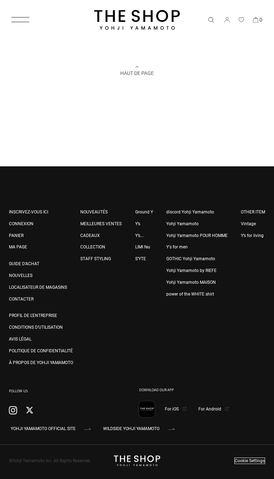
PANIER (16, 235)
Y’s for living (252, 235)
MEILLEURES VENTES (101, 223)
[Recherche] (211, 19)
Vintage (248, 223)
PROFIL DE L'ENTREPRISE (33, 315)
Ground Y (144, 212)
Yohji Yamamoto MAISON (191, 282)
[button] (20, 19)
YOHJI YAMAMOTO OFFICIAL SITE (43, 428)
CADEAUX (90, 235)
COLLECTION (92, 246)
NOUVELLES (20, 275)
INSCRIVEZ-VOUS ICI (28, 212)
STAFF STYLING (95, 258)
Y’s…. (139, 235)
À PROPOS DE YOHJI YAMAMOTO (41, 362)
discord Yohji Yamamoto (190, 212)
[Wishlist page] (241, 19)
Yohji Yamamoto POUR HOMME (197, 235)
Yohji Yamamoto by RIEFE (191, 270)
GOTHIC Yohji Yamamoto (190, 258)
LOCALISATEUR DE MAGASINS (38, 287)
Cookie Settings (250, 460)
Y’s (137, 223)
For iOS (172, 409)
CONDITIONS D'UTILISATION (36, 327)
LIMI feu (142, 246)
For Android (210, 409)
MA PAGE (18, 246)
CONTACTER (21, 299)
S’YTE (140, 258)
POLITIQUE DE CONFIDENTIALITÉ (41, 350)
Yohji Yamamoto (182, 223)
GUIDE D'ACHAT (24, 263)
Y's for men (177, 246)
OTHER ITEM (253, 212)
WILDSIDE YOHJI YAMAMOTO (131, 428)
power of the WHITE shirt (190, 294)
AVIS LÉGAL (20, 339)
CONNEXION (21, 223)
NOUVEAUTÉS (94, 212)
